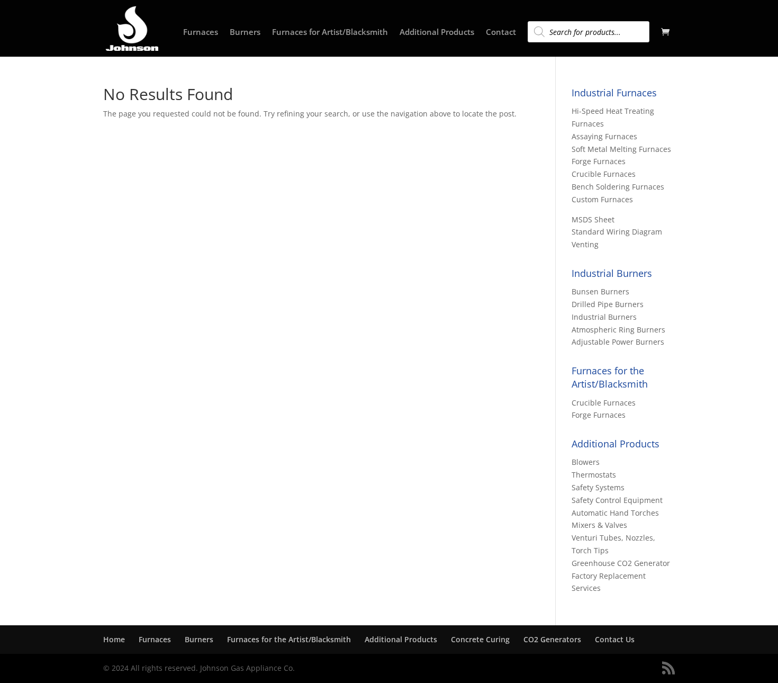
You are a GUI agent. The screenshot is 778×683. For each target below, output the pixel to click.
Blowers (586, 462)
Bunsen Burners (600, 291)
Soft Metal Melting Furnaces (621, 149)
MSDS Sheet (593, 219)
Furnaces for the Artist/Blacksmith (289, 639)
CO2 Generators (552, 639)
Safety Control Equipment (617, 500)
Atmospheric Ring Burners (618, 330)
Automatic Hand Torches (615, 513)
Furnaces (200, 32)
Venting (585, 244)
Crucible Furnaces (604, 174)
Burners (245, 32)
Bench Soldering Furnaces (618, 187)
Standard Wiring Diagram (617, 232)
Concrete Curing (480, 639)
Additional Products (437, 32)
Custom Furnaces (602, 199)
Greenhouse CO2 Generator (621, 563)
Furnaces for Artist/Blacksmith (330, 32)
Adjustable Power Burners (618, 342)
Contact (501, 32)
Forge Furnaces (599, 161)
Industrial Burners (604, 317)
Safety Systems (598, 487)
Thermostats (594, 475)
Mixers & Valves (599, 525)
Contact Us (615, 639)
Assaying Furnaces (604, 136)
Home (114, 639)
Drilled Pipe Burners (608, 304)
